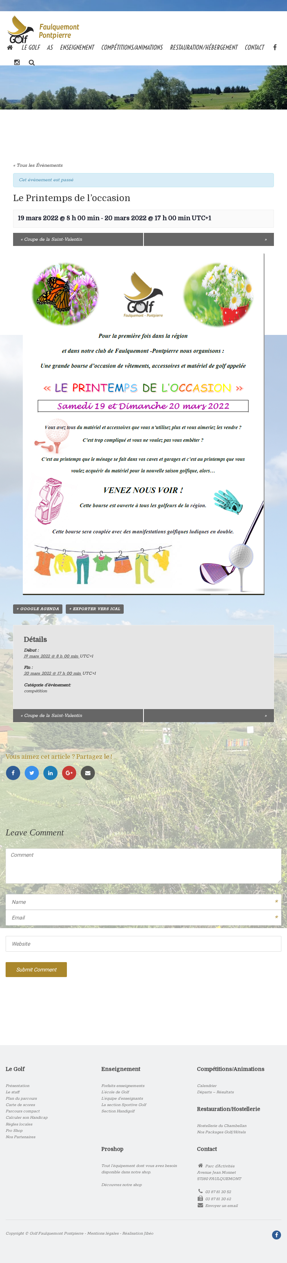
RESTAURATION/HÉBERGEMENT (203, 46)
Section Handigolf (117, 1111)
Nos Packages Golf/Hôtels (221, 1132)
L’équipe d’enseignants (122, 1098)
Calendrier (206, 1085)
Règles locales (19, 1124)
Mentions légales (102, 1233)
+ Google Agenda (37, 609)
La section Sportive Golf (123, 1105)
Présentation (17, 1085)
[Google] (71, 773)
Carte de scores (20, 1105)
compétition (35, 691)
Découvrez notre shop (121, 1184)
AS (49, 46)
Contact (253, 46)
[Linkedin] (52, 773)
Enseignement (76, 46)
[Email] (89, 773)
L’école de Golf (115, 1092)
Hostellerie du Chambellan (221, 1125)
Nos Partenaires (20, 1137)
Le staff (12, 1092)
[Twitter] (33, 773)
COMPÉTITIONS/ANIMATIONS (131, 46)
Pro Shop (14, 1130)
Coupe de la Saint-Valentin (51, 239)
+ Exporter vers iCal (94, 609)
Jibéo (148, 1233)
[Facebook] (15, 773)
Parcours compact (23, 1111)
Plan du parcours (21, 1098)
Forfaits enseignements (122, 1085)
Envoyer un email (221, 1205)
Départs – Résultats (215, 1092)
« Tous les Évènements (37, 165)
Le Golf (30, 46)
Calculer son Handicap (26, 1117)
